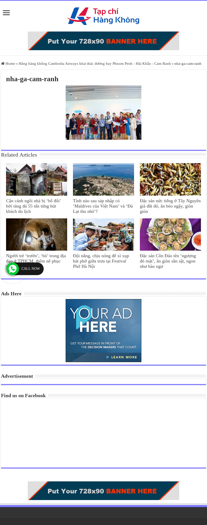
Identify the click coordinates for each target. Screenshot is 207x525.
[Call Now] (12, 268)
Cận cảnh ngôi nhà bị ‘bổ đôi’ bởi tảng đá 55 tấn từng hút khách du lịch (33, 206)
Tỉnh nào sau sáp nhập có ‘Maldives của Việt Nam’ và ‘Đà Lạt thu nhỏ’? (103, 206)
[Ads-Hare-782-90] (103, 41)
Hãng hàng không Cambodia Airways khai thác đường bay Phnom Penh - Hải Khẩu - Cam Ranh (95, 64)
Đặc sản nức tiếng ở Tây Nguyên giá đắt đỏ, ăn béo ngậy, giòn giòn (170, 206)
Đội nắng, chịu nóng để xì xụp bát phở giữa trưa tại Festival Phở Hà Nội (101, 261)
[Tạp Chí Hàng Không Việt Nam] (103, 16)
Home (10, 64)
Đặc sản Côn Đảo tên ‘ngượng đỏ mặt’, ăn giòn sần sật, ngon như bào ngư (168, 261)
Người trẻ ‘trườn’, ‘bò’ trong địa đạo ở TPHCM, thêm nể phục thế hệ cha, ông (36, 261)
